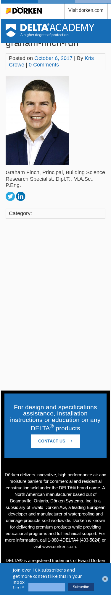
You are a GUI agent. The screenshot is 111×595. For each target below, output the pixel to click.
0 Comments (44, 65)
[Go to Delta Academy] (50, 35)
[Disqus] (56, 305)
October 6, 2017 (53, 58)
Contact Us (52, 441)
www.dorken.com (59, 546)
